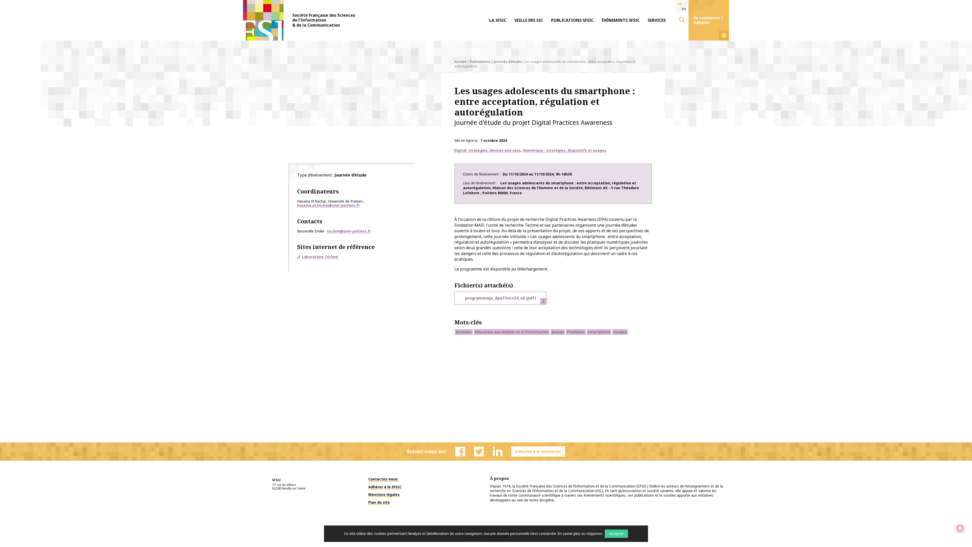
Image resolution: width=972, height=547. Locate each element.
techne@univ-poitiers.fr (349, 231)
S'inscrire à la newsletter (538, 451)
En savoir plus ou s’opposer (580, 533)
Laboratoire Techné (320, 256)
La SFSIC (497, 20)
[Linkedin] (498, 451)
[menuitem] (497, 20)
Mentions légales (384, 494)
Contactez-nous (383, 479)
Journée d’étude (507, 61)
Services (657, 20)
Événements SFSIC (621, 20)
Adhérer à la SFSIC (384, 486)
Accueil (460, 61)
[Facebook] (460, 451)
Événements (480, 61)
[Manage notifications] (960, 528)
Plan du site (379, 502)
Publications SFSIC (572, 20)
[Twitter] (479, 451)
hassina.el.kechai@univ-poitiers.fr (328, 205)
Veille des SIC (528, 20)
